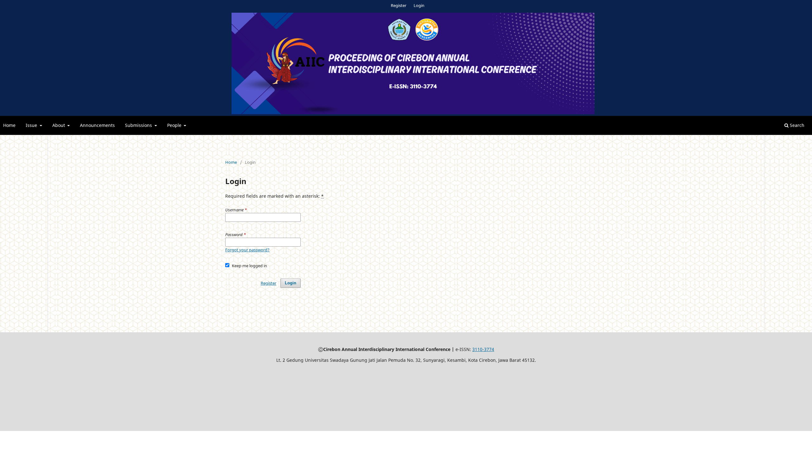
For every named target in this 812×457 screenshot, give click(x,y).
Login (419, 5)
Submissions (139, 125)
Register (398, 5)
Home (9, 125)
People (175, 125)
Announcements (97, 125)
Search (796, 125)
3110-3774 (483, 349)
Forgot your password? (247, 250)
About (59, 125)
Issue (32, 125)
